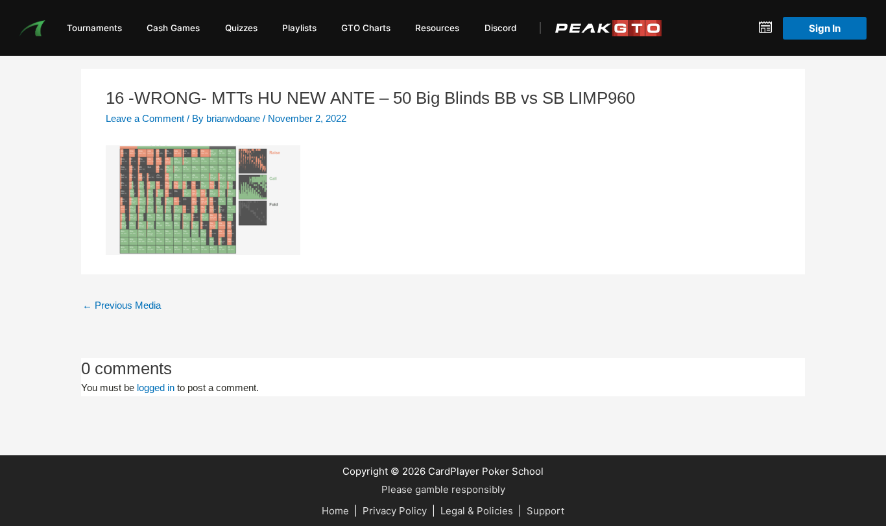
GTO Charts (365, 28)
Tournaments (94, 28)
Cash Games (173, 28)
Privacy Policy (395, 511)
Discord (500, 28)
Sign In (825, 28)
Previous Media (121, 305)
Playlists (299, 28)
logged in (155, 387)
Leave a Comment (145, 118)
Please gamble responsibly (443, 489)
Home (335, 511)
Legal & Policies (476, 511)
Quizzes (241, 28)
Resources (437, 28)
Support (545, 511)
